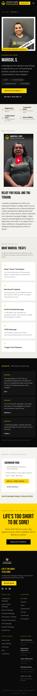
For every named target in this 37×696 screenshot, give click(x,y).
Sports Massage (7, 610)
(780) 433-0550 (26, 676)
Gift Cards (5, 647)
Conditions (5, 654)
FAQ (3, 650)
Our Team (5, 12)
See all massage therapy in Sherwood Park (17, 496)
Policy (24, 693)
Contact (23, 612)
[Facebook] (6, 589)
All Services (6, 630)
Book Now (25, 3)
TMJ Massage (6, 623)
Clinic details (12, 487)
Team (22, 605)
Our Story (24, 598)
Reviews (24, 602)
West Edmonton (26, 640)
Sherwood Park (26, 667)
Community (25, 615)
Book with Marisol (13, 91)
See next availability (13, 97)
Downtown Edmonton (25, 649)
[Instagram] (3, 589)
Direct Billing (6, 644)
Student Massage (8, 627)
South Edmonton (27, 659)
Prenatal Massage (8, 613)
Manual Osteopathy (9, 620)
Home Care (6, 640)
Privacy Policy (16, 693)
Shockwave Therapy (9, 617)
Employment (25, 609)
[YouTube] (10, 589)
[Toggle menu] (33, 3)
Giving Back (25, 619)
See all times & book (15, 481)
